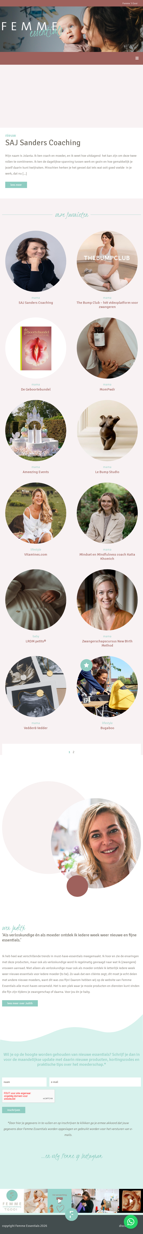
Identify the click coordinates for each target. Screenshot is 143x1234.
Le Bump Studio (107, 472)
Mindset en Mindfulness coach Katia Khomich (107, 556)
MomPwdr (107, 389)
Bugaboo (107, 728)
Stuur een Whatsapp (131, 1222)
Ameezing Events (36, 472)
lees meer (16, 185)
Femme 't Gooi (129, 3)
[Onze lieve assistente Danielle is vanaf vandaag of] (83, 1201)
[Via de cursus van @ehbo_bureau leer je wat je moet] (36, 1201)
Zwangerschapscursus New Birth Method (107, 643)
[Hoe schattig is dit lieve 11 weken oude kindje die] (131, 1201)
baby (36, 636)
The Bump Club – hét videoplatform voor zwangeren (107, 304)
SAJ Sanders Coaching (36, 302)
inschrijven (13, 1110)
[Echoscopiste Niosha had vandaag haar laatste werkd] (107, 1201)
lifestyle (36, 549)
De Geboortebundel (36, 389)
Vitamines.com (35, 554)
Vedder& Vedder (36, 728)
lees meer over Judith (20, 1003)
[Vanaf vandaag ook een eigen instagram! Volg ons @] (12, 1201)
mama (36, 298)
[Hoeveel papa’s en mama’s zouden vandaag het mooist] (60, 1201)
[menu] (137, 58)
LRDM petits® (36, 641)
